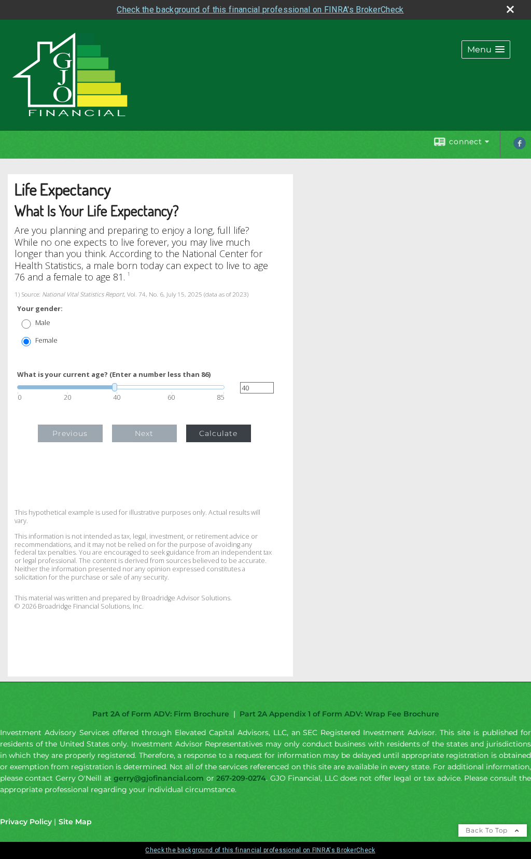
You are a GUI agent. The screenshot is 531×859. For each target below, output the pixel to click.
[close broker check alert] (510, 9)
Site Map (75, 821)
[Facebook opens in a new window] (519, 146)
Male (42, 322)
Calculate (218, 433)
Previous (70, 433)
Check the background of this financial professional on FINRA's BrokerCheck (260, 10)
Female (46, 340)
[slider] (121, 387)
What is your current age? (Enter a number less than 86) (114, 374)
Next (144, 433)
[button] (486, 49)
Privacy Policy (26, 821)
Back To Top (488, 830)
